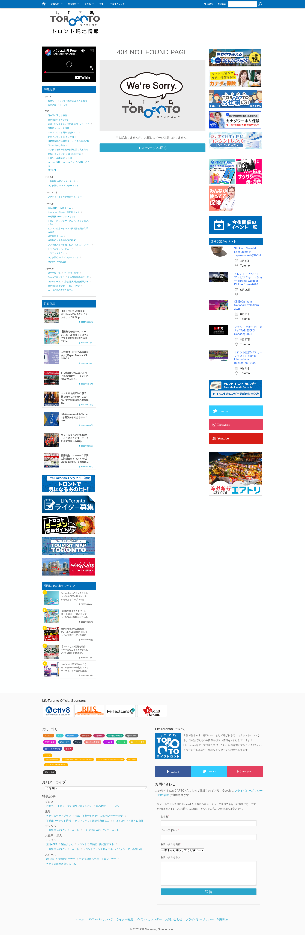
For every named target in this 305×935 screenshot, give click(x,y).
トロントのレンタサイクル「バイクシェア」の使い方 (112, 849)
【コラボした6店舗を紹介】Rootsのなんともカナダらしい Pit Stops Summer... (74, 649)
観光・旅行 (65, 742)
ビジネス (49, 735)
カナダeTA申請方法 (57, 261)
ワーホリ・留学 (71, 273)
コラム (48, 755)
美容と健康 (50, 742)
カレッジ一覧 (54, 281)
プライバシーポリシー (248, 790)
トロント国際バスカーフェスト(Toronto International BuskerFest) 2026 (248, 357)
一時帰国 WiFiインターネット (62, 181)
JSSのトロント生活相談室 (52, 759)
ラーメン (63, 105)
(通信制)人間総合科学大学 (76, 281)
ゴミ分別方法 (74, 154)
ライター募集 (124, 919)
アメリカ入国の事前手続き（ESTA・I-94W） (69, 245)
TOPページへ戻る (152, 148)
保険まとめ (65, 208)
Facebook (174, 772)
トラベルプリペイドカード (60, 249)
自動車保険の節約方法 (58, 141)
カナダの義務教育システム (60, 290)
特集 (101, 4)
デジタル (86, 735)
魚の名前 (52, 105)
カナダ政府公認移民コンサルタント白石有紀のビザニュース (78, 759)
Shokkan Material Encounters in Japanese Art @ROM (247, 251)
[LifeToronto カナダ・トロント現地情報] (43, 2)
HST (70, 158)
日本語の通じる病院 (57, 115)
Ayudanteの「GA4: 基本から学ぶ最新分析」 (56, 764)
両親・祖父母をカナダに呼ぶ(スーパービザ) (68, 124)
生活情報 (72, 4)
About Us (208, 4)
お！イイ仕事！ (138, 742)
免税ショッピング (56, 154)
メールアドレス (170, 830)
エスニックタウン (56, 253)
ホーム (80, 919)
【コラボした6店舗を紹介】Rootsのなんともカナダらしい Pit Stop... (74, 314)
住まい (78, 742)
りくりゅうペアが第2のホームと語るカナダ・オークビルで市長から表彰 (74, 437)
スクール (99, 735)
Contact (222, 4)
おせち (51, 101)
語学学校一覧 (54, 273)
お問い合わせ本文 (171, 857)
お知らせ (55, 4)
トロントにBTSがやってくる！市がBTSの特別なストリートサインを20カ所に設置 (74, 667)
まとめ (68, 749)
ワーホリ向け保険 (56, 145)
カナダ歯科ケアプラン (58, 120)
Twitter (212, 771)
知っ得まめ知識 (115, 735)
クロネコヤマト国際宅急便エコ (62, 132)
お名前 (165, 816)
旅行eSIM (52, 208)
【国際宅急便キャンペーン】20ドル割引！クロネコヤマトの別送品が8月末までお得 (74, 614)
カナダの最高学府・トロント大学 (64, 286)
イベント (109, 742)
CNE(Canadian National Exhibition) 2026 (246, 304)
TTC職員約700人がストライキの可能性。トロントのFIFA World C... (74, 375)
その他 (88, 4)
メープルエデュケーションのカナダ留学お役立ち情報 (110, 759)
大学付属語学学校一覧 (78, 277)
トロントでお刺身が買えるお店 (72, 101)
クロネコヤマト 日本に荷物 (61, 137)
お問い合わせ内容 (171, 844)
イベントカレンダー (117, 4)
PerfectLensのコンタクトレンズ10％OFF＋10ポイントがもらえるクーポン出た (74, 596)
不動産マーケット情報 (58, 128)
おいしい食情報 (93, 742)
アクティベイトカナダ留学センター (65, 197)
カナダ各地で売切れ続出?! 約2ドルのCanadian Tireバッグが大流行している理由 (74, 632)
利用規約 (163, 794)
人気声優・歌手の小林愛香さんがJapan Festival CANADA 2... (74, 355)
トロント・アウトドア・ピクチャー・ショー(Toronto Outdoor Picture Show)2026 (248, 279)
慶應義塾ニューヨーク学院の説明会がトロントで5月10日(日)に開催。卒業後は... (75, 458)
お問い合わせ (173, 919)
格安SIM (52, 170)
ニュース (122, 742)
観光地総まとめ (55, 236)
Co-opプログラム (56, 277)
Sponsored (131, 735)
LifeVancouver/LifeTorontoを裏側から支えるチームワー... (74, 417)
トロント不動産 (132, 759)
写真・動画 (50, 772)
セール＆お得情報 (52, 749)
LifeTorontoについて (100, 919)
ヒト (60, 735)
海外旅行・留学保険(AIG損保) (62, 240)
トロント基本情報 (56, 158)
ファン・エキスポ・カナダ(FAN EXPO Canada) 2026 (248, 330)
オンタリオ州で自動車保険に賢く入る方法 (68, 149)
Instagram (247, 771)
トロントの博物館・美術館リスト (64, 212)
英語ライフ (72, 735)
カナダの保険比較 (80, 141)
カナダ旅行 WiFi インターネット (63, 185)
